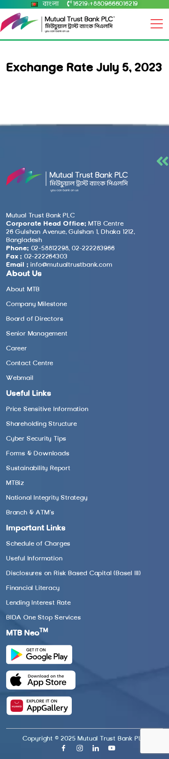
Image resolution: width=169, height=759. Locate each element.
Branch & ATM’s (30, 513)
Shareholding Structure (41, 424)
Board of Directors (34, 319)
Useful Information (34, 559)
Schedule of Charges (38, 544)
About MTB (23, 289)
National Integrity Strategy (47, 498)
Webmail (20, 378)
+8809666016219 (114, 4)
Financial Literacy (32, 588)
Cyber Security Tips (36, 439)
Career (16, 348)
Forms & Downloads (38, 453)
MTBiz (15, 483)
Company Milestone (36, 304)
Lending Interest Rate (38, 603)
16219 (80, 4)
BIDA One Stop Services (43, 618)
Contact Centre (29, 363)
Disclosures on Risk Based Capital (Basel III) (73, 573)
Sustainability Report (38, 468)
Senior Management (37, 334)
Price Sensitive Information (47, 409)
